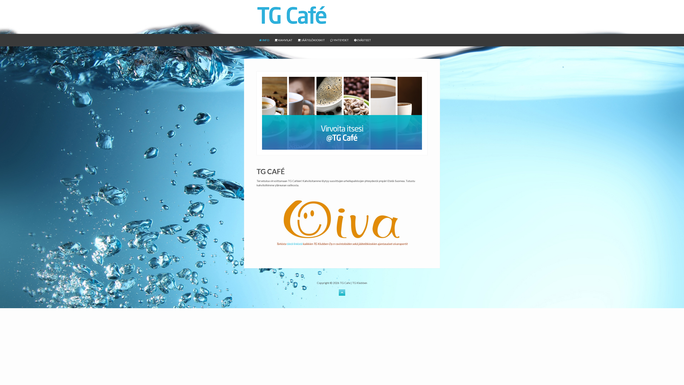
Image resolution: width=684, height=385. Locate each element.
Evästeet (364, 40)
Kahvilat (285, 40)
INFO (265, 40)
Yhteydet (341, 40)
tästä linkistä (295, 243)
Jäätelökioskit (313, 40)
